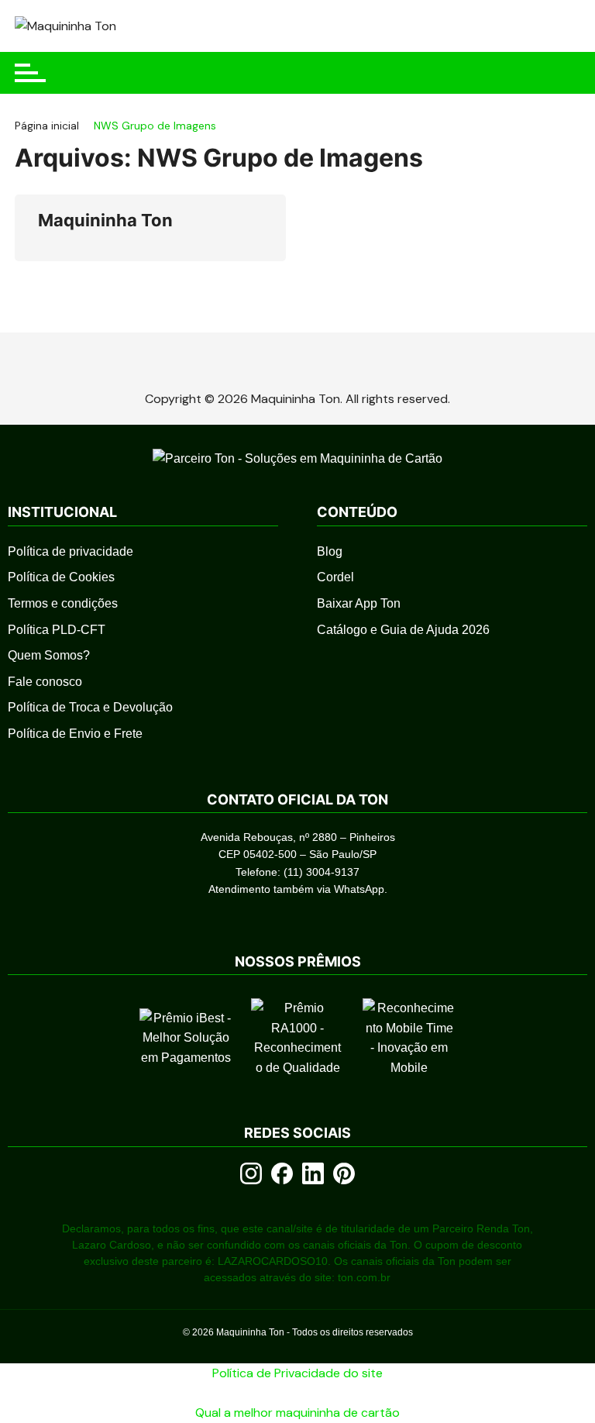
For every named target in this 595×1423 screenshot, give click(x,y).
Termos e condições (63, 603)
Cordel (335, 577)
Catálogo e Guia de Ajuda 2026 (403, 629)
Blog (329, 551)
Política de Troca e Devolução (90, 707)
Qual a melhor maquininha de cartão (297, 1412)
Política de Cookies (61, 577)
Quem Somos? (49, 655)
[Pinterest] (344, 1173)
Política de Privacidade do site (297, 1373)
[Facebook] (282, 1173)
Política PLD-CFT (56, 629)
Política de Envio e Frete (75, 733)
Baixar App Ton (359, 603)
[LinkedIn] (313, 1173)
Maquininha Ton (105, 220)
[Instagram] (251, 1173)
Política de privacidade (70, 551)
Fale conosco (45, 681)
